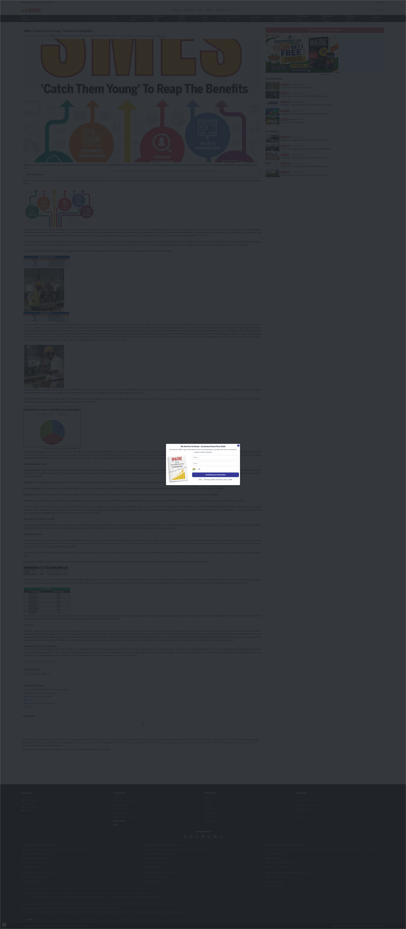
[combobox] (194, 469)
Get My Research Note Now (215, 475)
